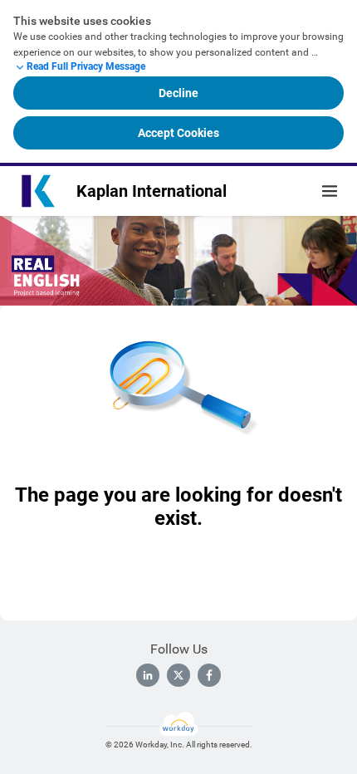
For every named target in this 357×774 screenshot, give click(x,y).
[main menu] (329, 191)
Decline (178, 93)
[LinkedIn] (147, 675)
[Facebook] (209, 675)
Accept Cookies (178, 133)
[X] (178, 675)
